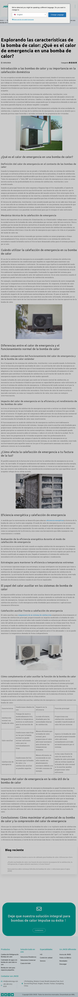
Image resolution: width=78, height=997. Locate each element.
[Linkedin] (2, 994)
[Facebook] (5, 994)
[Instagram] (9, 994)
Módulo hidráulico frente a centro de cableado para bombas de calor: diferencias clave (40, 857)
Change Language (57, 15)
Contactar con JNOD (9, 976)
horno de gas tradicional (66, 198)
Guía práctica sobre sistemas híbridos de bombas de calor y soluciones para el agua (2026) (39, 870)
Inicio (2, 20)
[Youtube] (12, 994)
